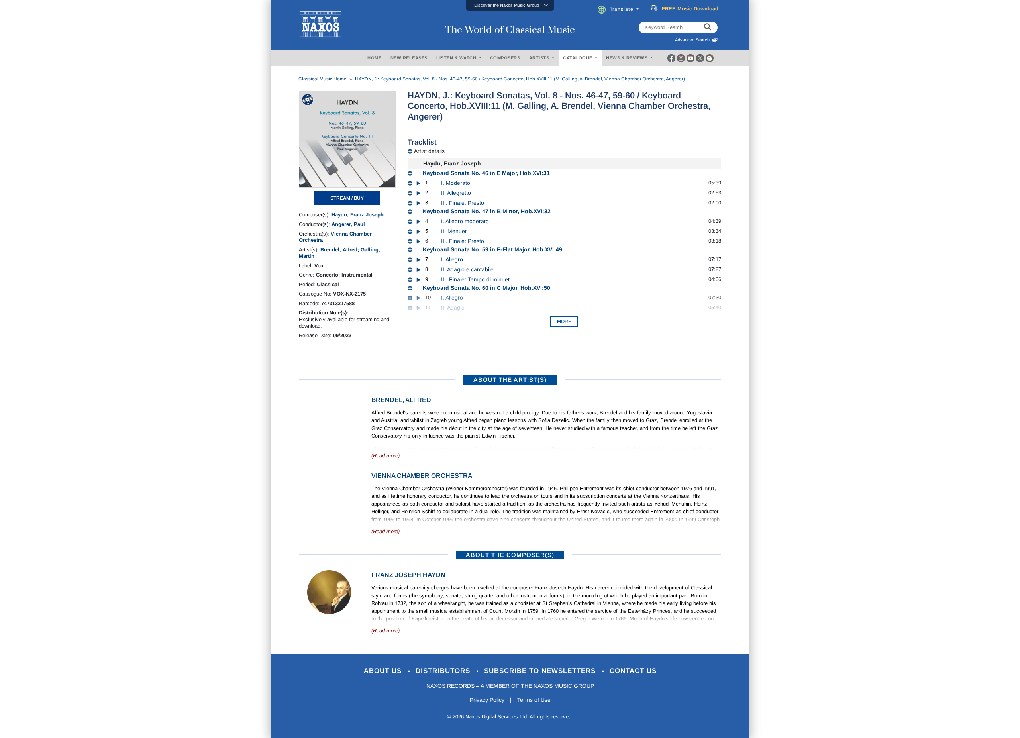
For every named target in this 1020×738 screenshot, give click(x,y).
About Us (384, 671)
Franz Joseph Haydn (408, 574)
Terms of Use (534, 700)
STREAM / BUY (347, 198)
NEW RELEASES (409, 57)
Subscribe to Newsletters (541, 671)
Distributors (444, 671)
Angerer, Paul (348, 224)
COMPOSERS (505, 57)
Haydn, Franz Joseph (358, 215)
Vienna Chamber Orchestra (421, 475)
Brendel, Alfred (338, 250)
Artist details (429, 151)
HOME (374, 57)
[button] (510, 5)
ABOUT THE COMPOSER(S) (510, 555)
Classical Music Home (322, 79)
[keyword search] (708, 27)
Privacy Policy (487, 700)
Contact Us (633, 671)
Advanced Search (693, 39)
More (564, 321)
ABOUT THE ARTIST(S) (510, 379)
